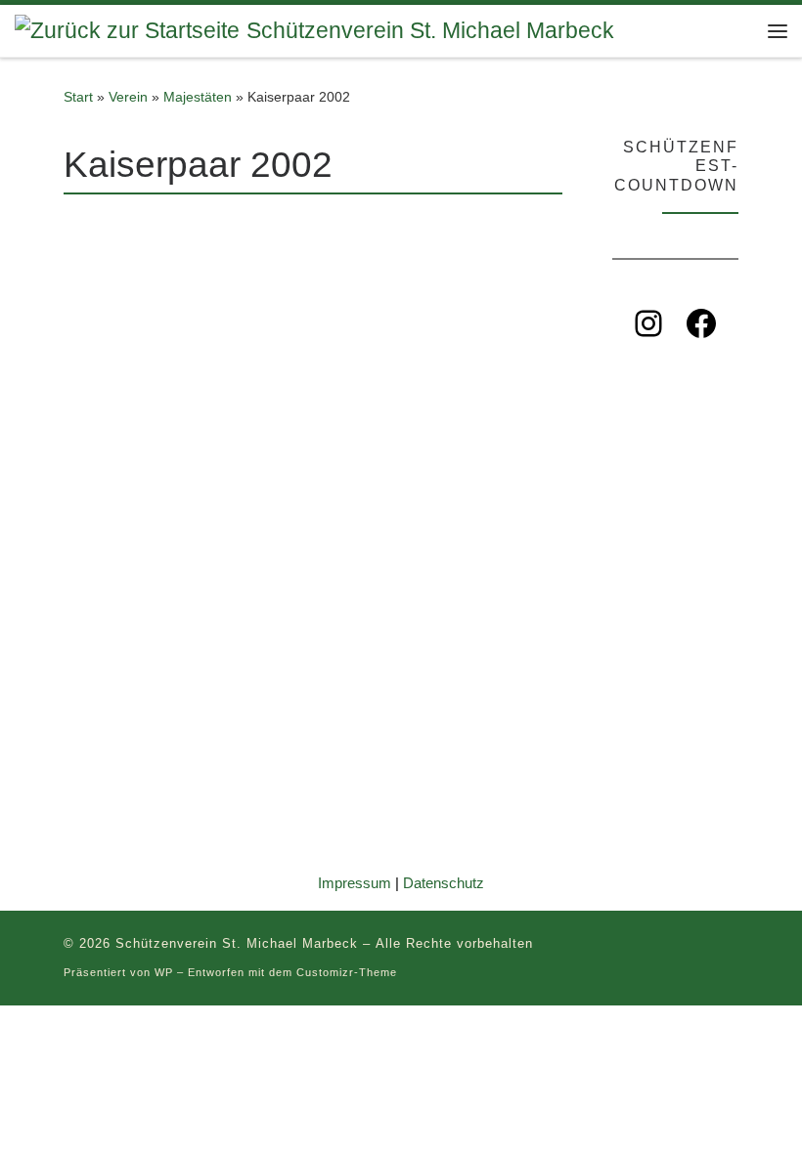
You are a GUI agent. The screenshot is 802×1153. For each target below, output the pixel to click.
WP (164, 972)
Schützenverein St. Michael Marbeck (236, 943)
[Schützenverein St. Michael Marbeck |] (127, 30)
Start (78, 97)
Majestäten (197, 97)
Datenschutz (443, 883)
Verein (128, 97)
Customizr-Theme (346, 972)
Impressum (354, 883)
